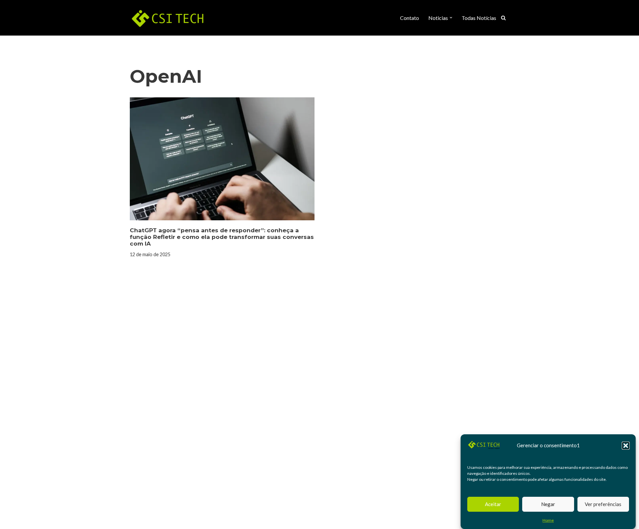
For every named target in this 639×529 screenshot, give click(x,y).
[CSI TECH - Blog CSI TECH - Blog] (168, 18)
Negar (548, 504)
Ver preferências (603, 504)
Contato (409, 18)
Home (548, 520)
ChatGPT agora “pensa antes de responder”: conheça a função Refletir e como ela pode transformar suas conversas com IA (222, 237)
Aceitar (493, 504)
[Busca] (503, 17)
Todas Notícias (479, 18)
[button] (625, 445)
